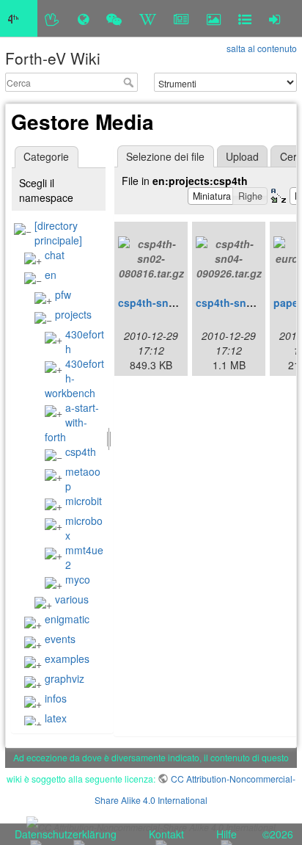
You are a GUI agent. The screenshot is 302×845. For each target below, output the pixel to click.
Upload (242, 156)
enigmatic (67, 619)
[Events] (114, 18)
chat (55, 254)
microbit (83, 500)
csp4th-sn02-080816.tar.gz (183, 302)
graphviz (64, 678)
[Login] (274, 18)
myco (77, 579)
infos (56, 698)
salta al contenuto (261, 48)
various (72, 599)
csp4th (80, 451)
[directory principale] (58, 232)
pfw (63, 294)
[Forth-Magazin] (181, 18)
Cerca (130, 82)
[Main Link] (18, 18)
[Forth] (52, 18)
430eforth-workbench (74, 378)
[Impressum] (245, 18)
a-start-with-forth (72, 422)
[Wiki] (147, 18)
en (50, 274)
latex (56, 718)
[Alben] (213, 18)
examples (67, 658)
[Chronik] (83, 18)
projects (73, 314)
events (60, 638)
